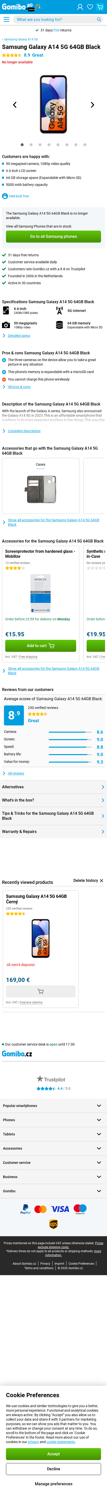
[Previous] (15, 105)
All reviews (16, 773)
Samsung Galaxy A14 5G (21, 39)
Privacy (45, 1263)
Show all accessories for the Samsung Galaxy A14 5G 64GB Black (53, 522)
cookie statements (61, 1442)
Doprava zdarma (31, 1002)
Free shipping (28, 657)
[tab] (22, 144)
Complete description (24, 431)
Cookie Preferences (81, 1263)
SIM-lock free (19, 196)
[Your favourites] (90, 7)
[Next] (92, 105)
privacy (33, 1442)
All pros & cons (19, 387)
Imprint (59, 1263)
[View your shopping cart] (100, 7)
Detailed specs (19, 336)
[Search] (99, 19)
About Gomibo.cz (24, 1263)
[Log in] (80, 7)
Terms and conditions (39, 1268)
